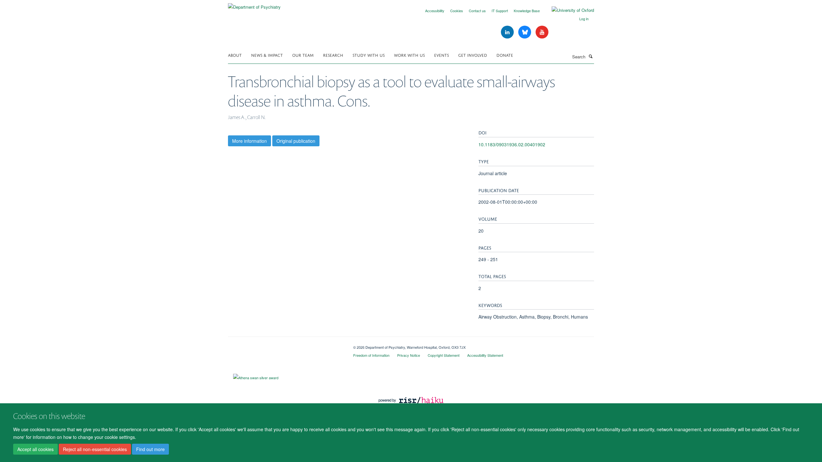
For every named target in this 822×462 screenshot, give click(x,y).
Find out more (150, 449)
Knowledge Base (527, 10)
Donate (504, 55)
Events (441, 55)
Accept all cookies (35, 449)
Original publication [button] (295, 141)
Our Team (303, 55)
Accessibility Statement (485, 355)
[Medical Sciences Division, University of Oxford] (286, 344)
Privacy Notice (408, 355)
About (235, 55)
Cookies (456, 10)
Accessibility (434, 10)
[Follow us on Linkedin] (508, 32)
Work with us (409, 55)
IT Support (500, 10)
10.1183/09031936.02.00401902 (511, 144)
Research (333, 55)
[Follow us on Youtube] (542, 32)
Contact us (477, 10)
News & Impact (267, 55)
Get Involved (472, 55)
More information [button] (249, 141)
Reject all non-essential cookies (95, 449)
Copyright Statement (443, 355)
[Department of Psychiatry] (254, 5)
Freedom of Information (371, 355)
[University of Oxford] (568, 10)
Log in (584, 18)
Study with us (369, 55)
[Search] (590, 56)
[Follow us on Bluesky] (525, 32)
